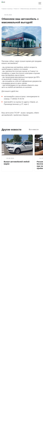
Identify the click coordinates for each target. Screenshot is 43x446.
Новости (16, 8)
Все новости (34, 129)
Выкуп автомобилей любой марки (16, 163)
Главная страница (7, 8)
